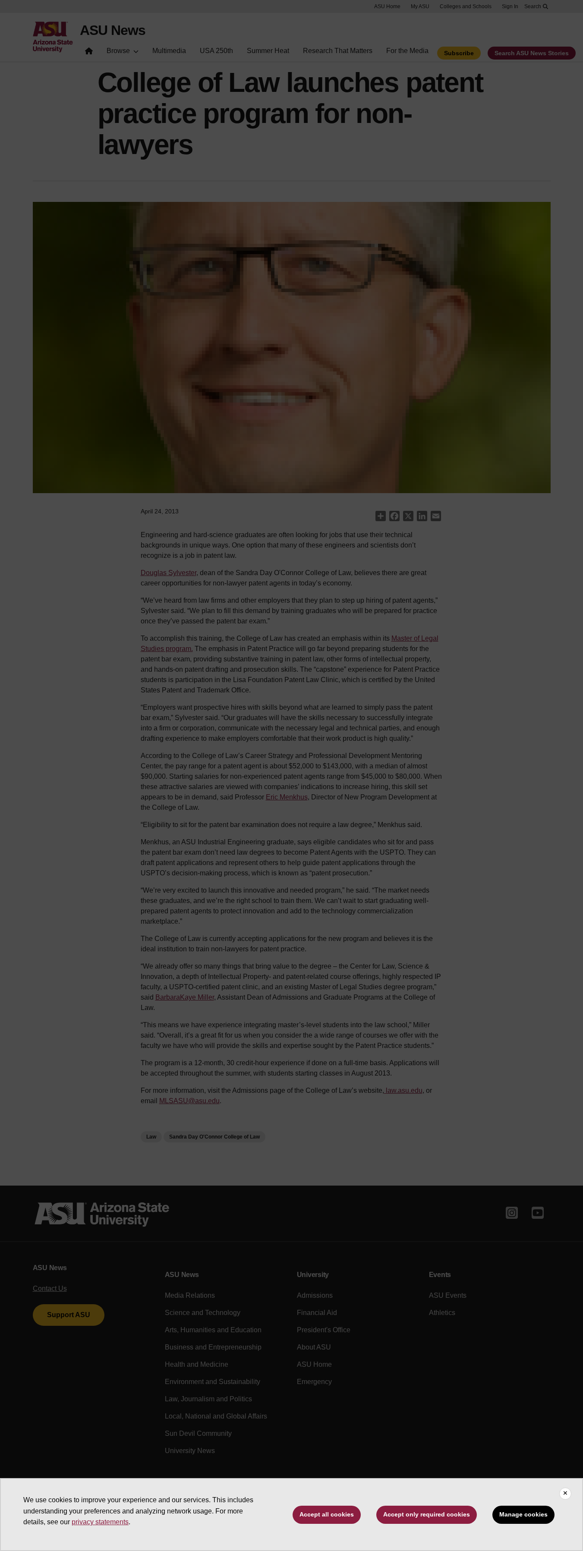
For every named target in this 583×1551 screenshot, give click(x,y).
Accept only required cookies (426, 1514)
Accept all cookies (326, 1514)
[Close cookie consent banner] (565, 1494)
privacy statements (100, 1522)
